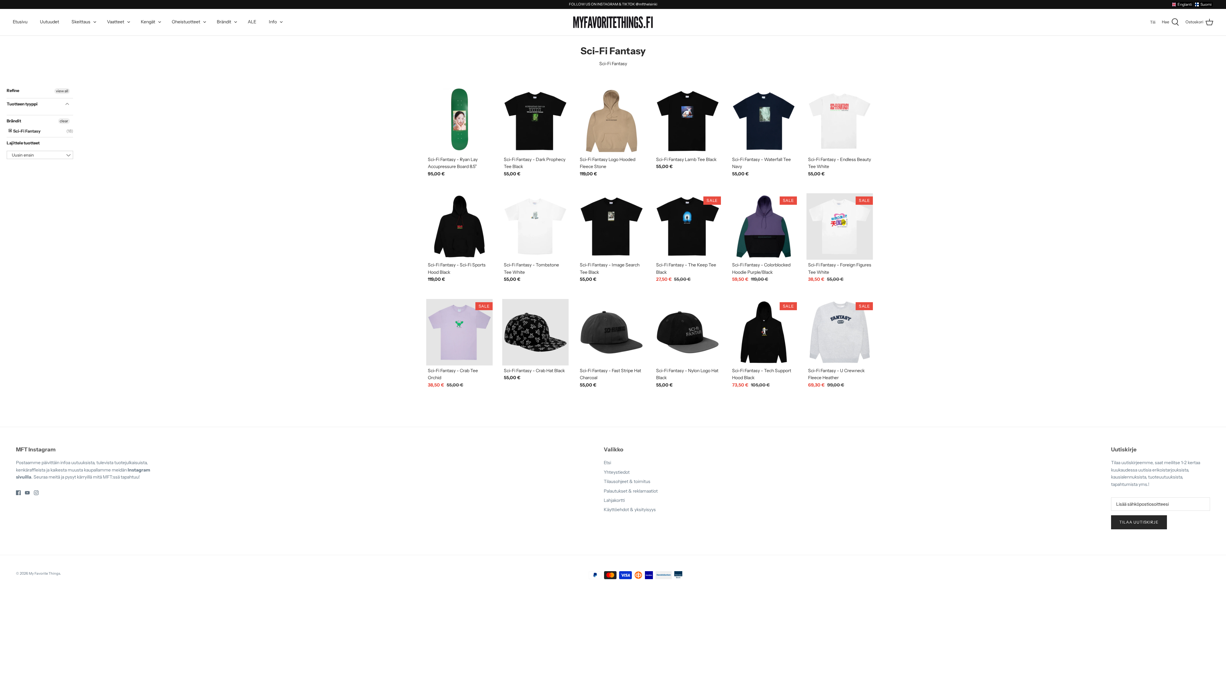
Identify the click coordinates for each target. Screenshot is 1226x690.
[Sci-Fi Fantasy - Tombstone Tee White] (535, 226)
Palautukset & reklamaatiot (631, 491)
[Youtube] (27, 492)
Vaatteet (115, 22)
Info (273, 22)
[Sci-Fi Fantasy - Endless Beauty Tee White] (839, 121)
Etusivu (20, 22)
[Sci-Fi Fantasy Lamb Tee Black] (688, 121)
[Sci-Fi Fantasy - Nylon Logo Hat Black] (688, 332)
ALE (252, 22)
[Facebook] (18, 492)
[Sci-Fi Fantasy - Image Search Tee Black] (611, 226)
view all (62, 90)
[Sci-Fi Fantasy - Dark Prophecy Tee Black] (535, 121)
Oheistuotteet (186, 22)
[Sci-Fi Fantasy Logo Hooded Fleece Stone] (611, 121)
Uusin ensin (23, 154)
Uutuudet (49, 22)
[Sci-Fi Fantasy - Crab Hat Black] (535, 332)
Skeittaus (81, 22)
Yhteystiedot (617, 472)
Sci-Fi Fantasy (26, 131)
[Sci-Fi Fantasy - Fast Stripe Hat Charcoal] (611, 332)
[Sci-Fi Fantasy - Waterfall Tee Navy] (763, 121)
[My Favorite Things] (613, 22)
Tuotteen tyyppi (22, 103)
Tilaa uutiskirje (1139, 522)
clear (64, 121)
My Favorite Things (44, 573)
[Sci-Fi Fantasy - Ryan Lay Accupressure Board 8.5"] (459, 121)
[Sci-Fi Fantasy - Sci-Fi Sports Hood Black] (459, 226)
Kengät (148, 22)
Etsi (607, 462)
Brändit (224, 22)
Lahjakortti (614, 500)
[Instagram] (36, 492)
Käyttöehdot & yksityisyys (630, 509)
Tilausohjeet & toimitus (627, 481)
